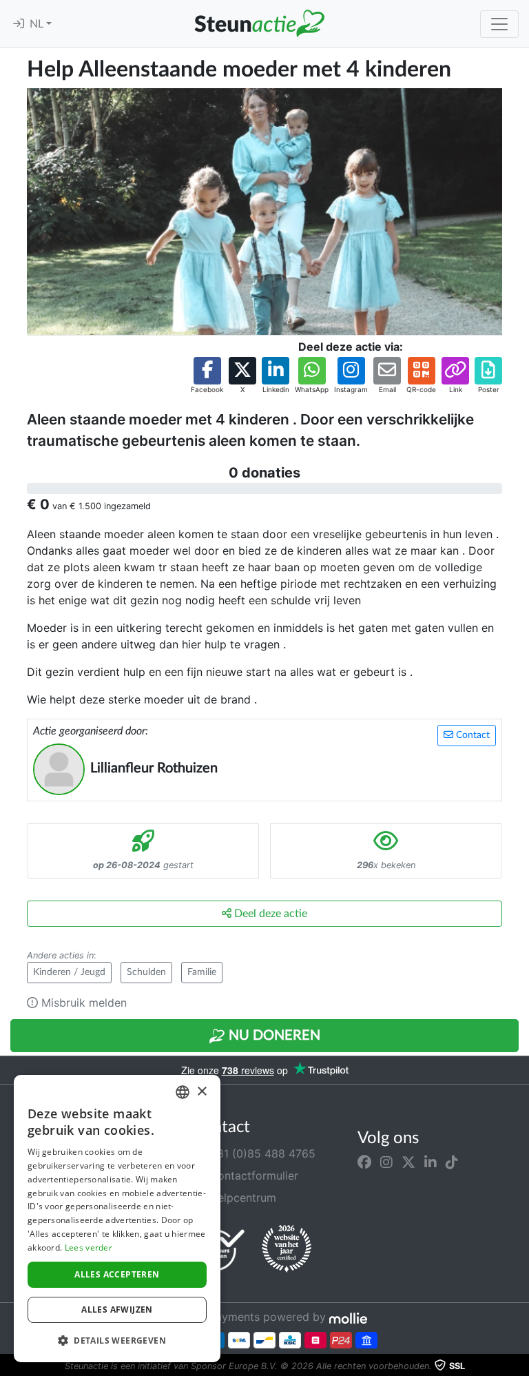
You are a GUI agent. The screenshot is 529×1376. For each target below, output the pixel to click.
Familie (201, 972)
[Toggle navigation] (499, 24)
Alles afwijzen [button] (117, 1309)
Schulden (146, 972)
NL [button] (38, 24)
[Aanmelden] (18, 24)
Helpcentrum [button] (241, 1197)
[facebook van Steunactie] (364, 1162)
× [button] (201, 1092)
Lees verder (88, 1247)
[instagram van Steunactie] (386, 1162)
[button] (207, 376)
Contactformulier (252, 1175)
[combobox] (182, 1092)
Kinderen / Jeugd (69, 972)
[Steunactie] (259, 23)
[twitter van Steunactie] (408, 1162)
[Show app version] (519, 1366)
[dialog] (117, 1218)
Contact (471, 735)
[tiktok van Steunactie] (452, 1162)
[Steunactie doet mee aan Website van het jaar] (286, 1249)
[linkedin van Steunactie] (430, 1162)
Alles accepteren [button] (116, 1274)
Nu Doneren (272, 1036)
